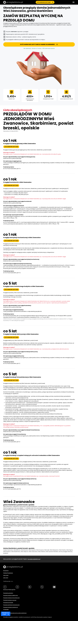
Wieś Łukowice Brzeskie (52, 551)
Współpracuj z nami (5, 613)
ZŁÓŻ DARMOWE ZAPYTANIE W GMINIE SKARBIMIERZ (37, 44)
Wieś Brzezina (24, 550)
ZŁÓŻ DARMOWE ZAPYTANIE (44, 2)
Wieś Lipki (46, 550)
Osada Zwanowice (8, 550)
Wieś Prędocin (7, 551)
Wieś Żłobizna (41, 551)
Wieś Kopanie (32, 550)
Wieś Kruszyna (40, 550)
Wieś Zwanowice (33, 551)
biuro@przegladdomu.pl (34, 559)
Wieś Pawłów (62, 550)
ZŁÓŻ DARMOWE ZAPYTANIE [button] (11, 146)
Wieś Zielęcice (24, 551)
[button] (73, 2)
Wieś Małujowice (54, 550)
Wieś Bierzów (17, 550)
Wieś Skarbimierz (15, 551)
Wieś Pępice (69, 550)
